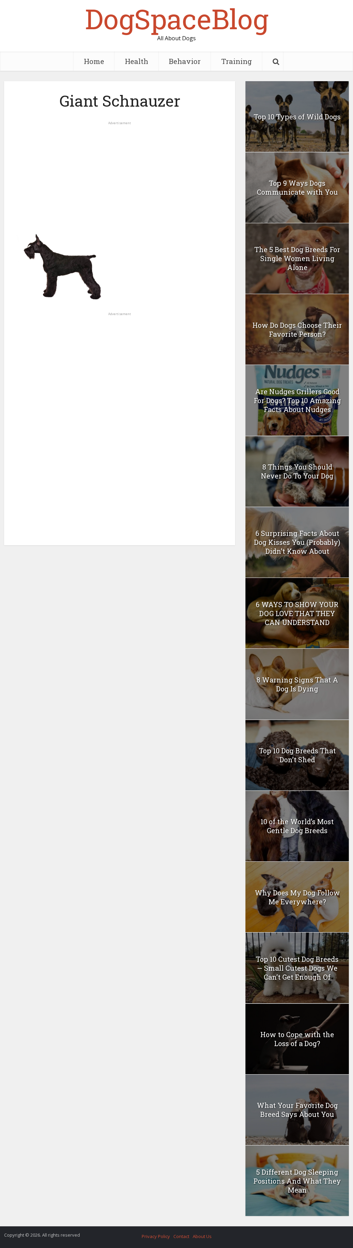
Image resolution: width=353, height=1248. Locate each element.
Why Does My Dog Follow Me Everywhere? (297, 897)
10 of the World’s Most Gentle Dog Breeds (297, 826)
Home (94, 61)
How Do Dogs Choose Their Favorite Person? (297, 329)
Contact (181, 1236)
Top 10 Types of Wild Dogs (297, 116)
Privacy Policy (156, 1236)
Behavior (185, 61)
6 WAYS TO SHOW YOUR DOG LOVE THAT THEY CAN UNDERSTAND (297, 613)
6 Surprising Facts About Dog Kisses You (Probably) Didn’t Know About (297, 542)
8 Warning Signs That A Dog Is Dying (297, 684)
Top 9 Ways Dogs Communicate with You (297, 187)
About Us (202, 1236)
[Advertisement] (119, 174)
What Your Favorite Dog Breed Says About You (297, 1110)
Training (236, 61)
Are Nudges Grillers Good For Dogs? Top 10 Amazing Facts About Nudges (297, 400)
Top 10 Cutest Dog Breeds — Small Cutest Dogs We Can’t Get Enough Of (297, 968)
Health (136, 61)
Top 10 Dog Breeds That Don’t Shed (297, 755)
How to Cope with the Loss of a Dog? (297, 1039)
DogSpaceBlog (177, 18)
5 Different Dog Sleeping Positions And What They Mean (297, 1181)
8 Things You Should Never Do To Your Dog (297, 471)
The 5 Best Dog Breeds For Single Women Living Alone (297, 258)
